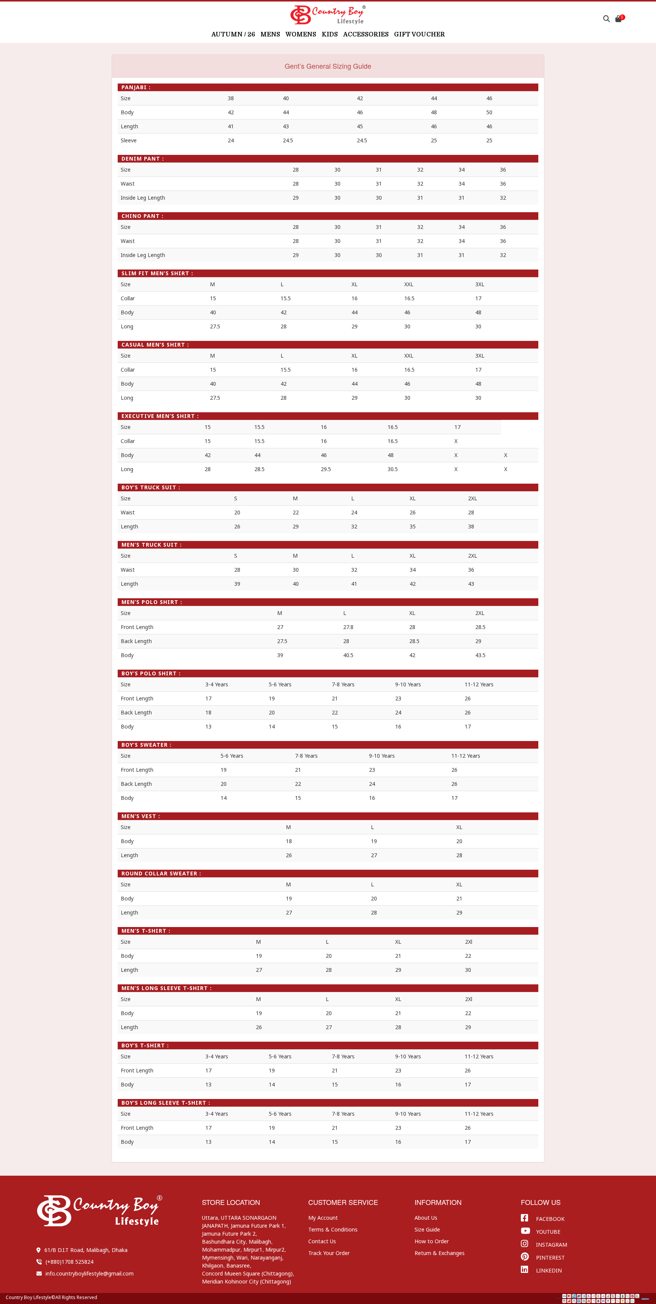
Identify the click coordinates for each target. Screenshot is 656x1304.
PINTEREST (550, 1257)
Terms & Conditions (333, 1229)
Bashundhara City (224, 1241)
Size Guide (427, 1229)
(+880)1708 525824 (69, 1261)
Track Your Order (329, 1253)
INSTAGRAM (551, 1244)
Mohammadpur (221, 1249)
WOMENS (300, 34)
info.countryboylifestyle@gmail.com (90, 1273)
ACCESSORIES (366, 34)
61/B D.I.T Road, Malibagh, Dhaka (86, 1250)
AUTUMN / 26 (233, 34)
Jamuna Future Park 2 (228, 1233)
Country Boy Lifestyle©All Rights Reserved (51, 1297)
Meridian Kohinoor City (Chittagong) (246, 1281)
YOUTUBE (548, 1231)
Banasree (238, 1265)
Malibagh (260, 1241)
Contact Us (322, 1241)
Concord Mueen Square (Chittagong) (247, 1273)
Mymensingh (217, 1257)
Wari (242, 1257)
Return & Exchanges (440, 1253)
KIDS (330, 34)
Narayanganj (266, 1257)
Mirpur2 (274, 1249)
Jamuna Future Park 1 (257, 1225)
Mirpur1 (252, 1249)
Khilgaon (212, 1265)
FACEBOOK (550, 1218)
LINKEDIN (549, 1270)
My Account (323, 1217)
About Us (426, 1217)
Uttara (210, 1217)
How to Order (432, 1241)
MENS (270, 34)
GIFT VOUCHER (419, 34)
